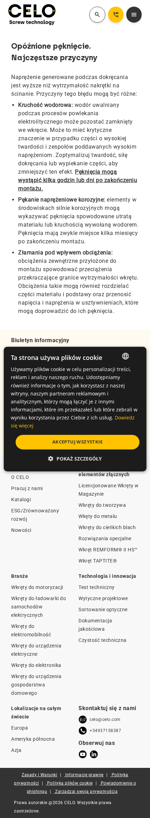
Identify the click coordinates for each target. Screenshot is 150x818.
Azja (16, 750)
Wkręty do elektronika (36, 665)
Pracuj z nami (27, 488)
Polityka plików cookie (70, 783)
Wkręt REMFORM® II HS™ (108, 549)
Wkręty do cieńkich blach (107, 527)
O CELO (20, 477)
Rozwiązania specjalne (105, 538)
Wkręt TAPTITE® (97, 561)
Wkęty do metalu (97, 516)
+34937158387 (105, 730)
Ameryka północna (33, 739)
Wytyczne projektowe (103, 598)
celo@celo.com (105, 719)
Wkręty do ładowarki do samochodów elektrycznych (38, 607)
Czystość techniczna (102, 640)
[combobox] (125, 356)
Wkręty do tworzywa (102, 505)
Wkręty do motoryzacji (37, 587)
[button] (75, 459)
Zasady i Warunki (39, 774)
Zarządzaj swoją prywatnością (86, 791)
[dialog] (75, 409)
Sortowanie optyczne (103, 609)
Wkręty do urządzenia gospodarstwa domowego (36, 685)
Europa (19, 728)
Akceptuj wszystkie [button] (77, 442)
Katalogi (21, 499)
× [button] (134, 356)
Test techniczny (96, 587)
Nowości (21, 530)
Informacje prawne (84, 774)
